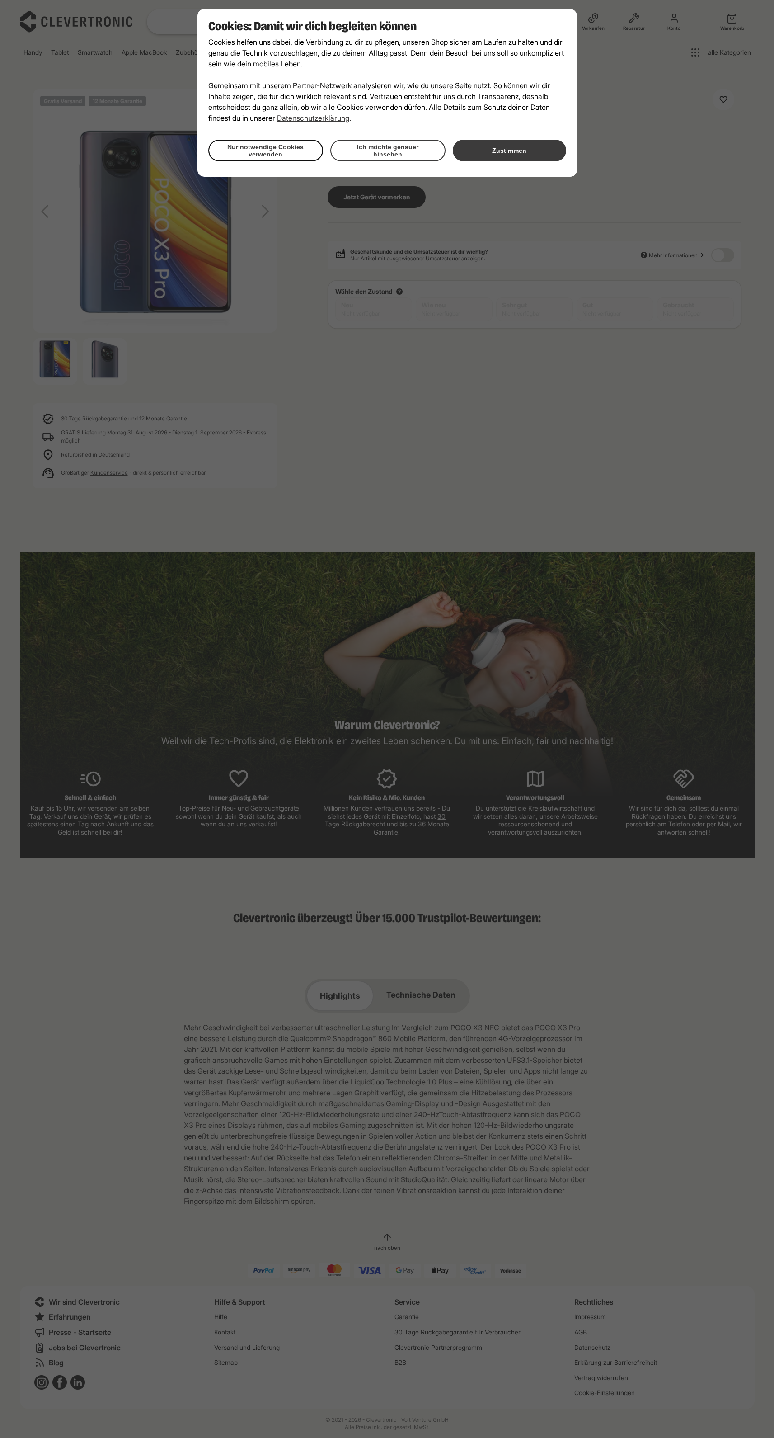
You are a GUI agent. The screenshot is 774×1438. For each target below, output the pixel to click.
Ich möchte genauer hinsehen (387, 150)
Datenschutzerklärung (313, 118)
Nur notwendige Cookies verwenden (265, 150)
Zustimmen (509, 150)
